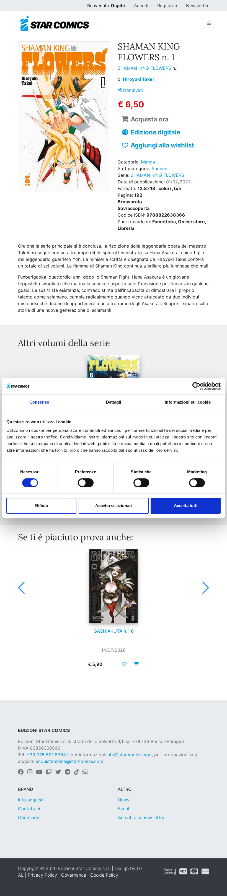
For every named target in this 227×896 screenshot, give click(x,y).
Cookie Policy (104, 875)
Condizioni (29, 817)
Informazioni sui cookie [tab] (187, 402)
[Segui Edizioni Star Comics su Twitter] (58, 772)
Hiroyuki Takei (138, 79)
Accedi (141, 5)
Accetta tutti (185, 505)
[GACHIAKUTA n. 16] (113, 586)
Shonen (159, 168)
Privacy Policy (42, 875)
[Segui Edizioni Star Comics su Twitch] (49, 772)
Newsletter (197, 5)
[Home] (55, 23)
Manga (148, 162)
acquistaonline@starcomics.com (69, 761)
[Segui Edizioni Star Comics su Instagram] (29, 772)
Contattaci (29, 808)
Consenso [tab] (39, 402)
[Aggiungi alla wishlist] (124, 664)
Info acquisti (31, 799)
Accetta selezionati (113, 505)
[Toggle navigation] (209, 23)
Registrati (167, 5)
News (123, 799)
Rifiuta (41, 505)
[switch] (86, 482)
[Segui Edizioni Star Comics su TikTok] (76, 772)
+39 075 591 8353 (46, 754)
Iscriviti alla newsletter (141, 817)
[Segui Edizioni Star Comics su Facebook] (21, 772)
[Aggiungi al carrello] (134, 664)
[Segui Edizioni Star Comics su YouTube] (39, 772)
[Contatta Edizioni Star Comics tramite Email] (85, 772)
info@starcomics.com (129, 754)
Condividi (132, 90)
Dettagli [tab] (113, 402)
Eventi (124, 808)
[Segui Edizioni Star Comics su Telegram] (67, 772)
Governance (73, 875)
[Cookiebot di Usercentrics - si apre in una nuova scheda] (196, 386)
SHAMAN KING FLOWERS (145, 68)
